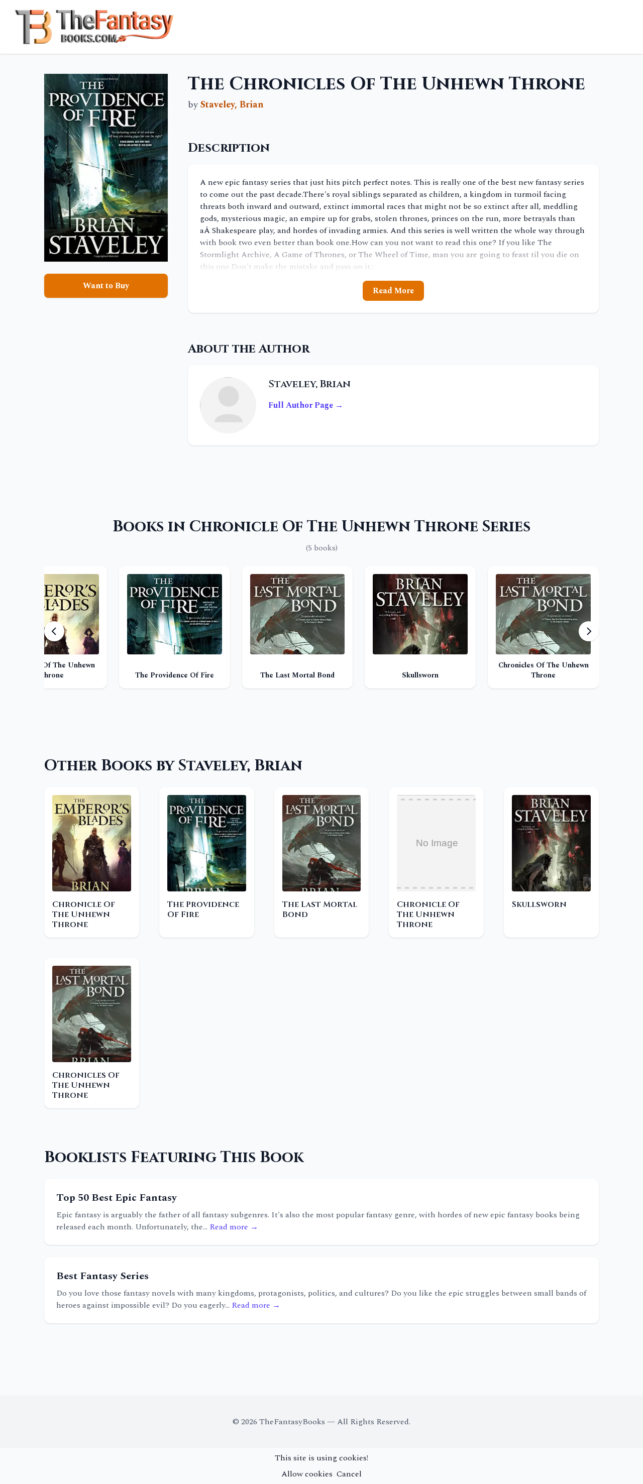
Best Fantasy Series (102, 1276)
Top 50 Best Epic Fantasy (116, 1197)
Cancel (349, 1474)
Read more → (233, 1227)
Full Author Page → (305, 405)
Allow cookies (307, 1474)
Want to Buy (106, 286)
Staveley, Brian (232, 104)
